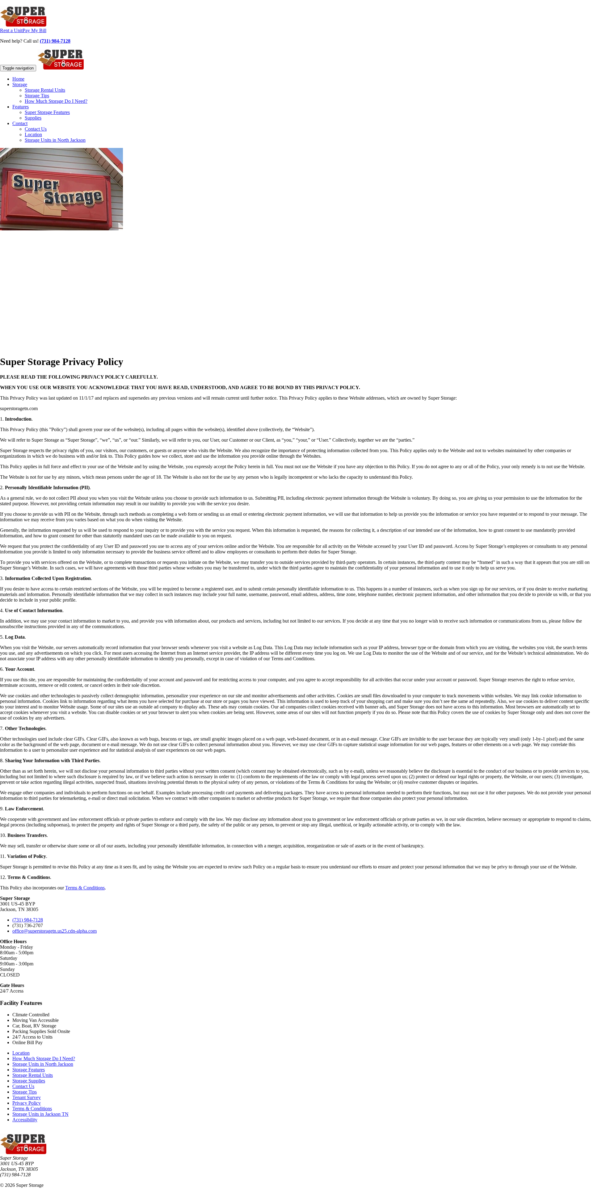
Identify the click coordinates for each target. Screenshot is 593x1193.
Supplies (33, 117)
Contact (19, 123)
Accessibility (24, 1119)
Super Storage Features (47, 112)
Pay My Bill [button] (34, 30)
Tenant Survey (26, 1097)
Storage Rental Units (45, 90)
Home (18, 79)
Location (33, 134)
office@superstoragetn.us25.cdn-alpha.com (54, 931)
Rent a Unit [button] (11, 30)
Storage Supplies (28, 1080)
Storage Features (28, 1069)
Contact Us (36, 129)
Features (20, 106)
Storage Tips (37, 95)
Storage (19, 84)
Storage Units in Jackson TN (40, 1114)
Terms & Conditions (85, 887)
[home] (23, 24)
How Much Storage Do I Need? (56, 101)
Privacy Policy (26, 1103)
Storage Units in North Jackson (55, 140)
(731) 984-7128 (55, 41)
